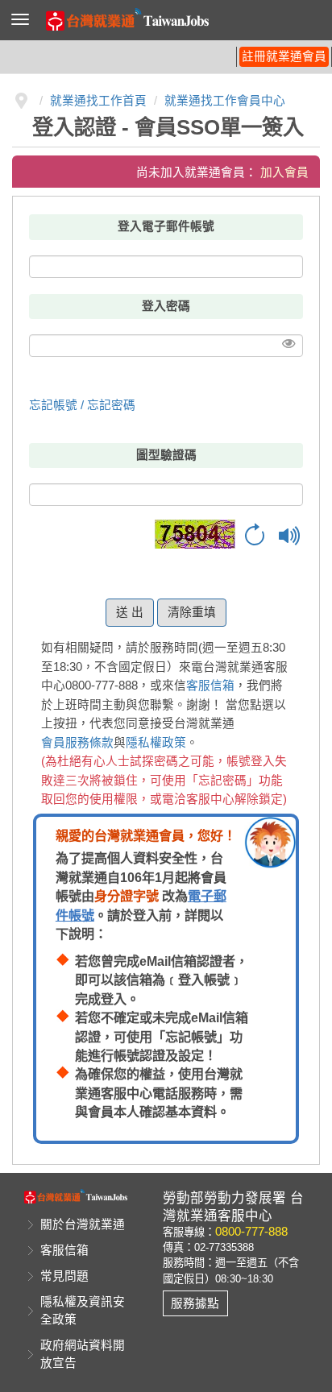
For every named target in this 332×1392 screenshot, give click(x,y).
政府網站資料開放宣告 (82, 1354)
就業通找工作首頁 (98, 100)
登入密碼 (166, 306)
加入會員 (284, 172)
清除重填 (192, 612)
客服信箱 (210, 685)
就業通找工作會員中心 (224, 100)
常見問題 (64, 1276)
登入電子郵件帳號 (166, 226)
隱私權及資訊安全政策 (82, 1310)
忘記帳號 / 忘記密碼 (82, 405)
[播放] (290, 536)
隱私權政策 (156, 742)
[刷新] (255, 536)
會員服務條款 (77, 742)
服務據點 (195, 1303)
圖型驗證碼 (166, 455)
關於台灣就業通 (82, 1224)
